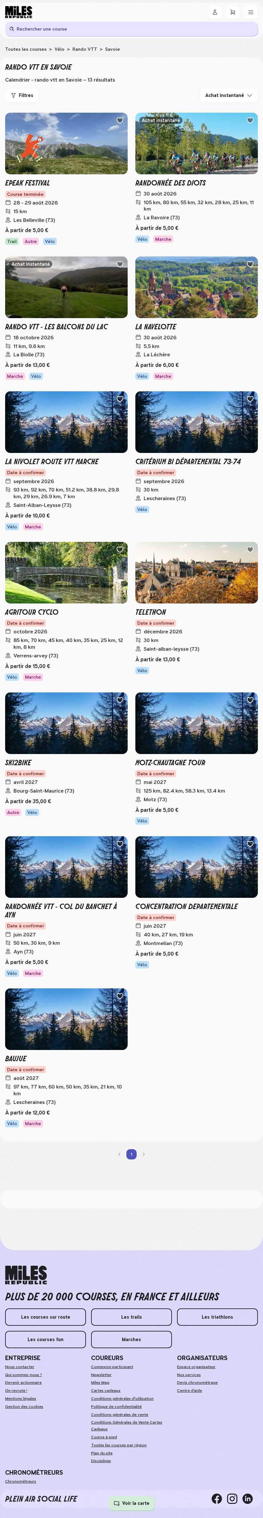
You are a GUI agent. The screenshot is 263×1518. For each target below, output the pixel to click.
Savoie (112, 49)
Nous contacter (19, 1367)
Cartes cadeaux (106, 1390)
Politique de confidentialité (116, 1406)
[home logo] (26, 1275)
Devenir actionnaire (23, 1382)
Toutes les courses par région (119, 1445)
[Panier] (233, 12)
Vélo (59, 49)
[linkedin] (250, 1499)
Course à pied (104, 1437)
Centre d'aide (189, 1390)
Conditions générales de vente (119, 1414)
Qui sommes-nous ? (23, 1375)
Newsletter (101, 1375)
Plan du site (102, 1453)
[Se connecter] (215, 12)
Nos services (189, 1375)
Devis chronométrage (197, 1382)
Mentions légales (20, 1398)
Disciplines (101, 1461)
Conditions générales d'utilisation (122, 1398)
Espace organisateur (196, 1367)
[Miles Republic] (18, 12)
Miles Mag (100, 1382)
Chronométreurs (20, 1481)
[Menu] (251, 12)
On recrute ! (16, 1390)
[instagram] (234, 1499)
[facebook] (219, 1499)
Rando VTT (84, 49)
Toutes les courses (26, 49)
